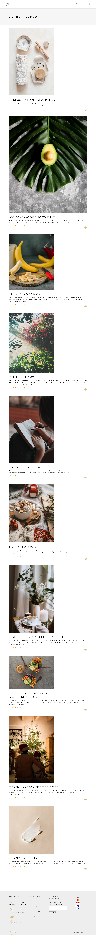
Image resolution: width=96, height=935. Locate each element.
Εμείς (30, 903)
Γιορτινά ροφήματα (23, 547)
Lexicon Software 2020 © (80, 932)
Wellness (24, 225)
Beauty (24, 108)
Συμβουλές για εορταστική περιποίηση (36, 637)
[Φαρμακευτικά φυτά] (31, 343)
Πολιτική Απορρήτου (35, 908)
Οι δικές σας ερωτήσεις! (26, 858)
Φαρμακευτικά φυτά (23, 377)
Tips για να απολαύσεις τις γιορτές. (34, 787)
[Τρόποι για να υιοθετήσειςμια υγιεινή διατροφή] (31, 672)
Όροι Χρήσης (33, 906)
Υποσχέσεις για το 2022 (25, 467)
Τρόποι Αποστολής (34, 914)
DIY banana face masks (25, 294)
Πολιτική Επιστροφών (35, 911)
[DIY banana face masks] (31, 262)
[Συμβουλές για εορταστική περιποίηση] (31, 599)
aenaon (14, 108)
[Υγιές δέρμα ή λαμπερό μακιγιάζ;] (31, 61)
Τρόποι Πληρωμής (34, 916)
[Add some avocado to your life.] (48, 164)
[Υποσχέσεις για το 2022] (31, 429)
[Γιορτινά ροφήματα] (31, 513)
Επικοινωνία (32, 900)
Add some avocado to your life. (32, 217)
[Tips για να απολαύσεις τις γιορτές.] (31, 749)
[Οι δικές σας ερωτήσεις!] (31, 830)
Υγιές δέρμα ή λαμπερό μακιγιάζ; (32, 100)
